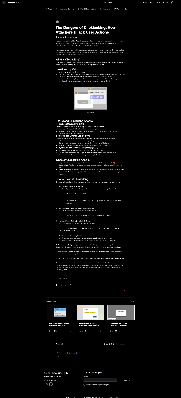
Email (86, 376)
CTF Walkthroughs (120, 9)
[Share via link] (70, 285)
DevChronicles (105, 9)
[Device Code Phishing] (90, 312)
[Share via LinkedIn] (66, 285)
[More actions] (124, 22)
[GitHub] (51, 384)
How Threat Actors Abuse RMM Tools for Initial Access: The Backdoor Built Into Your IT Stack (60, 324)
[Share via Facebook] (56, 285)
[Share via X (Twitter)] (61, 285)
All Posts (49, 9)
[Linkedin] (46, 384)
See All (133, 301)
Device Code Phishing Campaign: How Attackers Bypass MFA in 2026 (89, 324)
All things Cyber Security (65, 9)
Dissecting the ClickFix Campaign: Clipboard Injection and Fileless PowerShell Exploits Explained (119, 324)
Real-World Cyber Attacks (87, 9)
